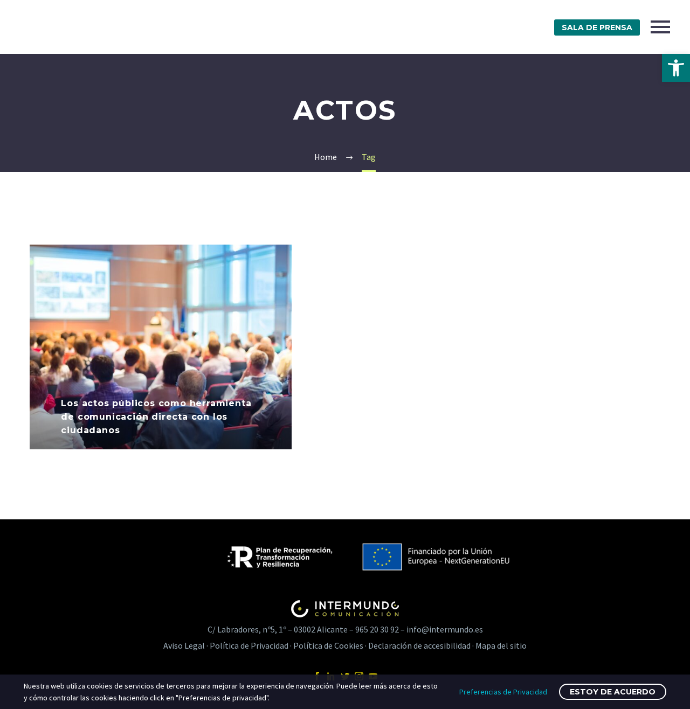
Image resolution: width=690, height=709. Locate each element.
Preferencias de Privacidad (503, 692)
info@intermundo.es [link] (444, 629)
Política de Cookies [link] (328, 645)
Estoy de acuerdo (613, 692)
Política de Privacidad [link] (249, 645)
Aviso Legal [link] (184, 645)
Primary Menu (660, 27)
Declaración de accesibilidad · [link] (421, 645)
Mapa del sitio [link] (501, 645)
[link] (676, 68)
